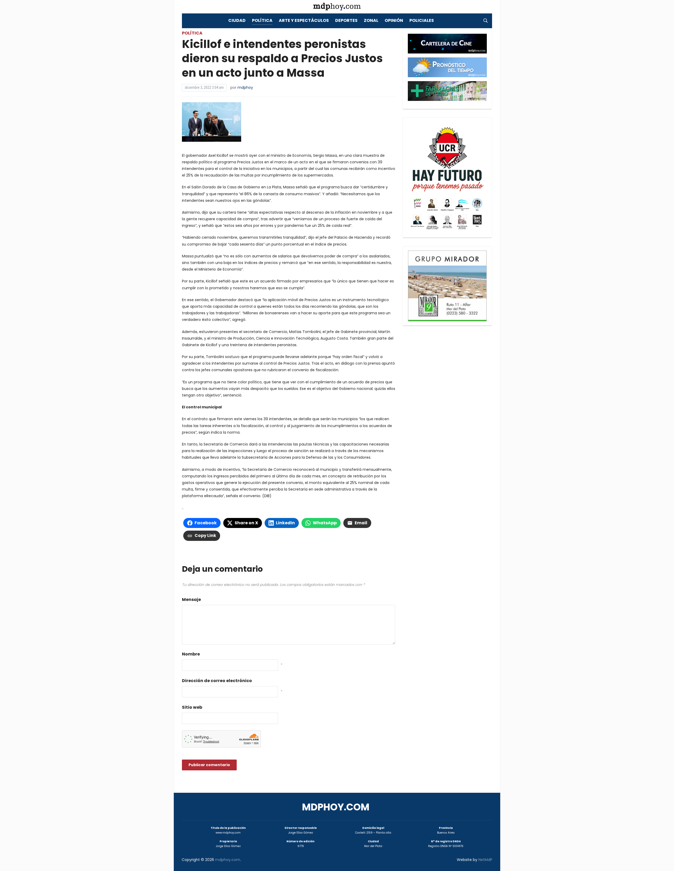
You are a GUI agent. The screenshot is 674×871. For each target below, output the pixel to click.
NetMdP (485, 859)
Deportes (346, 20)
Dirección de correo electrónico (217, 681)
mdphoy (245, 87)
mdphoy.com (335, 807)
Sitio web (192, 707)
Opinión (394, 20)
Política (262, 20)
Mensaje (191, 599)
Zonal (371, 20)
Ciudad (237, 20)
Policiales (421, 20)
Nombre (191, 654)
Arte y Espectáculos (304, 20)
